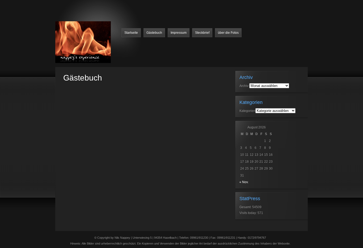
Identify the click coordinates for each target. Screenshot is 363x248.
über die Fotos (228, 33)
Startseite (131, 33)
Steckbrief (202, 33)
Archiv (243, 86)
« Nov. (243, 182)
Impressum (179, 33)
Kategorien (247, 111)
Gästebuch (154, 33)
